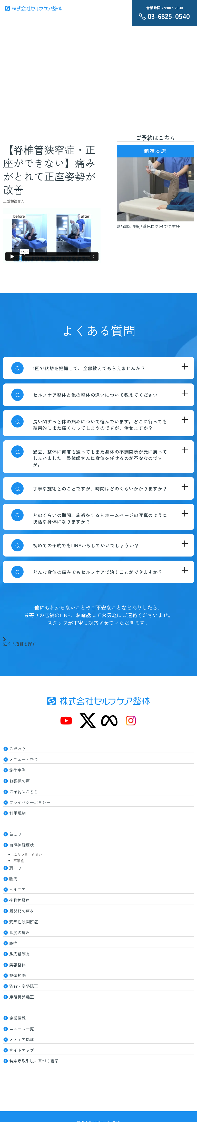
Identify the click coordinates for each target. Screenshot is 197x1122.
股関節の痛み (21, 911)
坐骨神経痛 (19, 900)
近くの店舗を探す (19, 643)
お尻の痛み (19, 932)
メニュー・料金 (23, 759)
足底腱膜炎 (19, 954)
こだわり (17, 748)
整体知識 (17, 975)
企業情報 (17, 1018)
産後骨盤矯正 (21, 997)
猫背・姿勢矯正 (23, 986)
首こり (15, 834)
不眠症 (18, 860)
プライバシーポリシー (29, 802)
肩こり (15, 868)
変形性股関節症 (23, 921)
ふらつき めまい (27, 854)
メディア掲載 (21, 1039)
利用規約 (17, 813)
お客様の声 (19, 781)
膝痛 (13, 943)
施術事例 (17, 770)
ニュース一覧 (21, 1028)
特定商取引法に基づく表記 (33, 1061)
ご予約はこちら (23, 791)
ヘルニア (17, 889)
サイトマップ (21, 1050)
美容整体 (17, 964)
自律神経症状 (21, 845)
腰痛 (13, 878)
